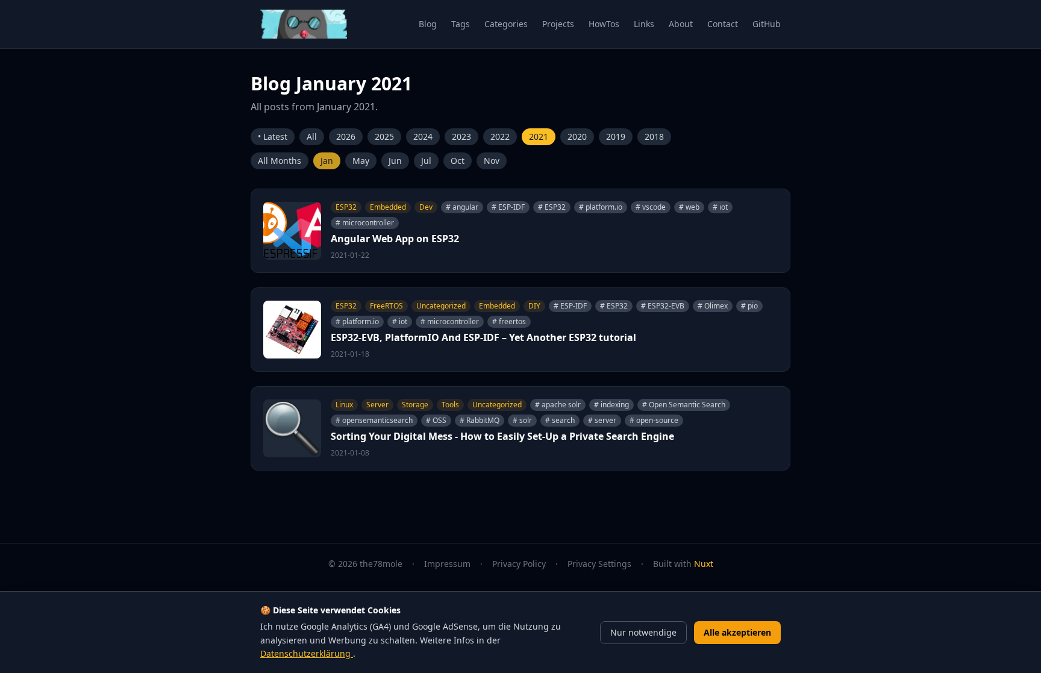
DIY (534, 306)
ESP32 (346, 207)
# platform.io (600, 207)
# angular (462, 207)
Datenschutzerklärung (306, 653)
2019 (615, 136)
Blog (428, 24)
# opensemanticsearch (374, 420)
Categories (506, 24)
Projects (558, 24)
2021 (538, 136)
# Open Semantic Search (683, 404)
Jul (426, 160)
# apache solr (558, 404)
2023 (461, 136)
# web (689, 207)
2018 (654, 136)
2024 (423, 136)
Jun (395, 160)
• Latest (272, 136)
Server (377, 404)
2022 (500, 136)
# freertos (509, 321)
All (312, 136)
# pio (749, 306)
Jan (326, 160)
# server (602, 420)
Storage (415, 404)
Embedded (388, 207)
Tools (450, 404)
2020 (577, 136)
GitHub (766, 24)
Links (644, 24)
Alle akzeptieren (737, 632)
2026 (345, 136)
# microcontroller (365, 223)
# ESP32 (552, 207)
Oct (457, 160)
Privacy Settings (599, 563)
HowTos (604, 24)
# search (560, 420)
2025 (384, 136)
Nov (491, 160)
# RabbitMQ (479, 420)
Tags (460, 24)
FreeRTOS (386, 306)
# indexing (611, 404)
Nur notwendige (643, 632)
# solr (522, 420)
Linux (344, 404)
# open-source (654, 420)
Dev (426, 207)
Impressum (447, 563)
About (681, 24)
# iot (720, 207)
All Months (279, 160)
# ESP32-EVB (662, 306)
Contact (722, 24)
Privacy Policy (519, 563)
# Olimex (713, 306)
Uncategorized (441, 306)
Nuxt (703, 563)
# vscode (651, 207)
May (360, 160)
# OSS (436, 420)
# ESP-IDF (508, 207)
